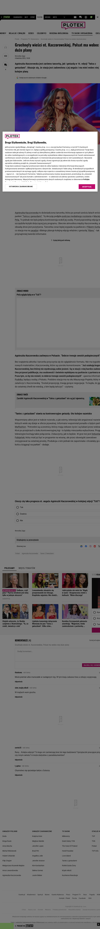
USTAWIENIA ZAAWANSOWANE (21, 187)
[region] (50, 161)
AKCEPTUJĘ (86, 187)
